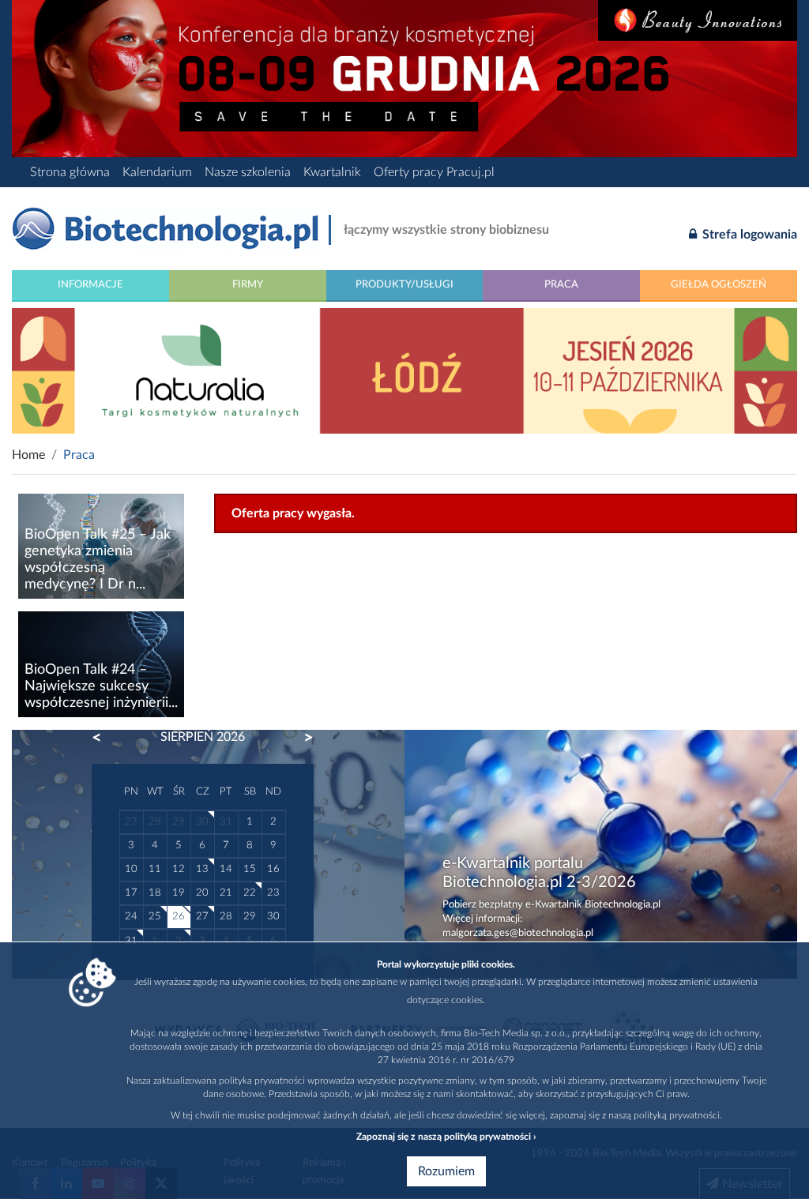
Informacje (90, 284)
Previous (104, 737)
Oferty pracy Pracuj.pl (434, 172)
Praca (561, 284)
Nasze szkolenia (248, 172)
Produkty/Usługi (404, 284)
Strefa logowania (748, 234)
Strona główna (70, 172)
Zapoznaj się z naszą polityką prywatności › (446, 1136)
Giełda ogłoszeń (718, 284)
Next (301, 737)
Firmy (247, 284)
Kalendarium (157, 172)
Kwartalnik (332, 172)
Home (28, 455)
